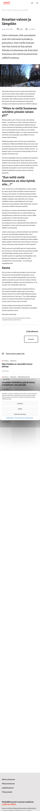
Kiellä (20, 409)
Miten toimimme (8, 779)
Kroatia (31, 339)
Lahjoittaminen (8, 788)
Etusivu (4, 10)
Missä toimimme (8, 783)
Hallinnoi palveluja (20, 414)
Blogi (9, 10)
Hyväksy (20, 403)
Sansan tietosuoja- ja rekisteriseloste (24, 417)
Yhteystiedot (7, 792)
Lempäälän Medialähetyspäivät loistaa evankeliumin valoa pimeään (18, 383)
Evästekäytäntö (10, 417)
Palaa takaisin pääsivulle (15, 354)
